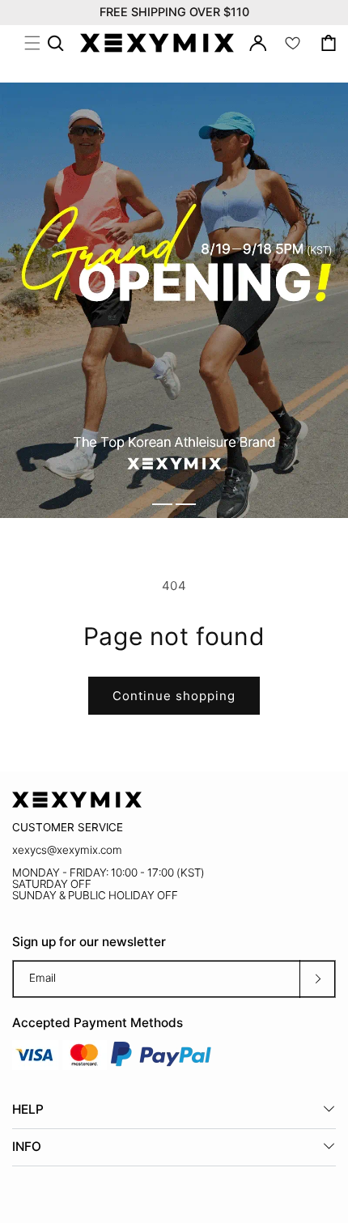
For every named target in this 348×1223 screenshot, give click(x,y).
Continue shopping (174, 695)
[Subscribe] (317, 979)
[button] (32, 43)
